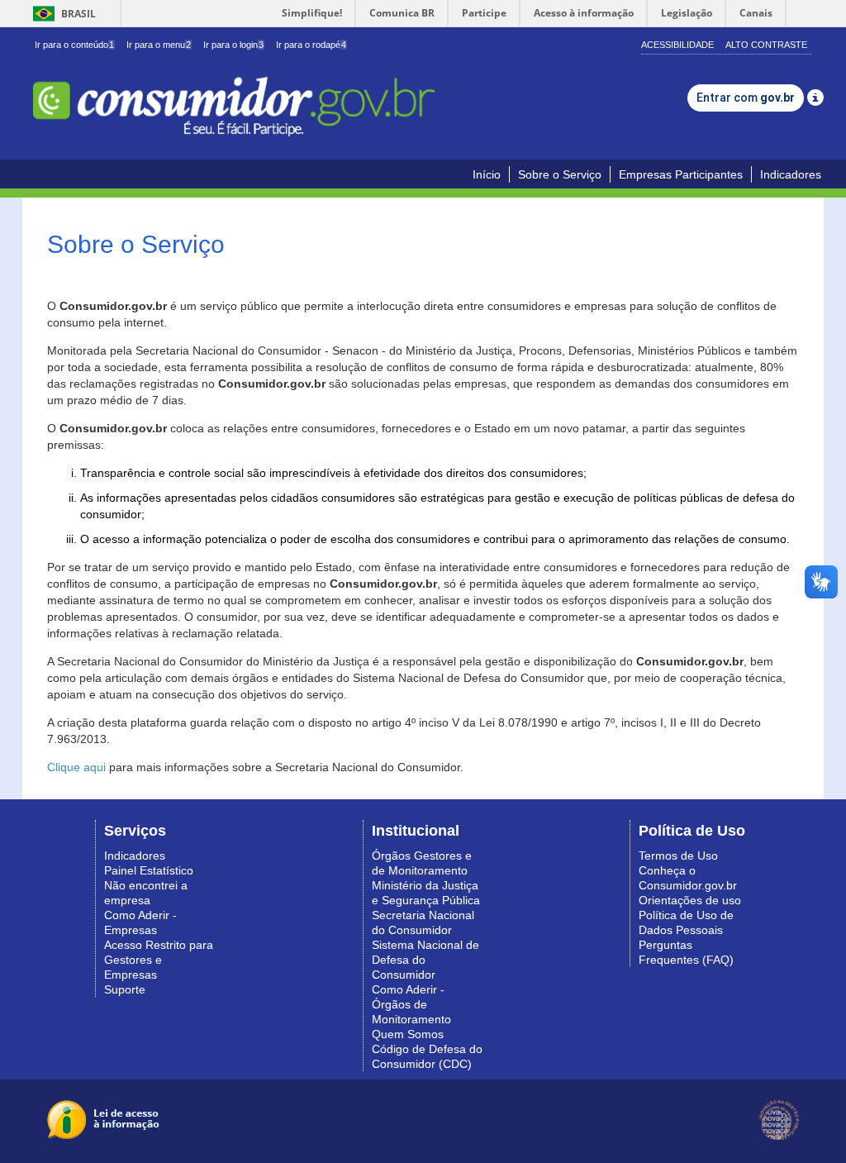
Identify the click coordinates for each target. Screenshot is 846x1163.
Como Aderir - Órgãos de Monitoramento (411, 1004)
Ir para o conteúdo (74, 45)
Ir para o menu (158, 45)
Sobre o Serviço (559, 174)
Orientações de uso (690, 900)
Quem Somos (408, 1034)
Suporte (124, 989)
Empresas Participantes (681, 174)
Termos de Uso (678, 855)
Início (487, 174)
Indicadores (790, 174)
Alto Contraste (766, 45)
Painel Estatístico (148, 870)
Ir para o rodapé (311, 45)
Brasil (61, 14)
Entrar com (745, 97)
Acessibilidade (677, 45)
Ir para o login (233, 45)
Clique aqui (76, 767)
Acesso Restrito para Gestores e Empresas (158, 959)
